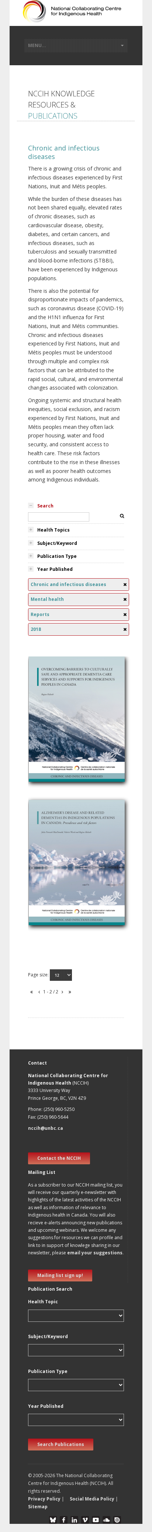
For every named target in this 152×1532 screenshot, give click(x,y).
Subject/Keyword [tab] (57, 543)
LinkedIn (74, 1520)
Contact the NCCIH (59, 1158)
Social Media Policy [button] (92, 1499)
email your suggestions (94, 1253)
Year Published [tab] (55, 569)
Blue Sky (53, 1520)
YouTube (96, 1520)
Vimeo (85, 1520)
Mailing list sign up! (60, 1275)
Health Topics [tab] (53, 530)
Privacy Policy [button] (44, 1499)
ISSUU (117, 1520)
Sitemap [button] (38, 1506)
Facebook (64, 1520)
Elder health (46, 737)
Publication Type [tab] (57, 556)
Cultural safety (49, 728)
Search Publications (60, 1444)
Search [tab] (45, 506)
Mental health (48, 719)
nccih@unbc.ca (45, 1128)
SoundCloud (106, 1520)
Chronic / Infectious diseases (66, 871)
